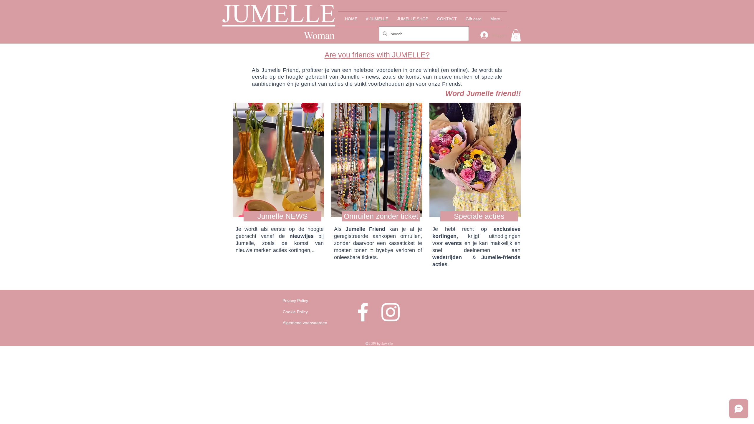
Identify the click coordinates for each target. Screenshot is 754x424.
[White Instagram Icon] (390, 312)
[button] (516, 35)
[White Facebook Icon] (362, 312)
